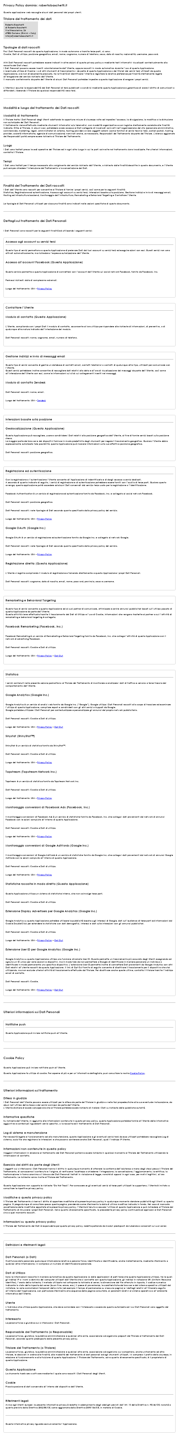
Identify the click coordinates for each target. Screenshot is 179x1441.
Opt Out (58, 655)
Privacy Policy (44, 288)
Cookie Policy (137, 1073)
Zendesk (41, 400)
